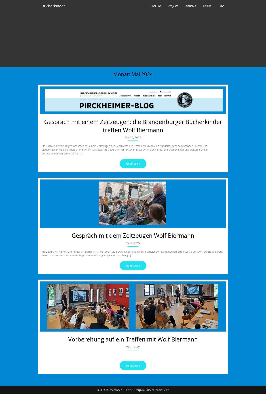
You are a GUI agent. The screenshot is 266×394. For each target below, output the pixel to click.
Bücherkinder (53, 5)
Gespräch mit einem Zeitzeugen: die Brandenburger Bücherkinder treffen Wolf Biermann (133, 126)
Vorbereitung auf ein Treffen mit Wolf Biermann (133, 339)
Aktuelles (190, 6)
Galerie (207, 6)
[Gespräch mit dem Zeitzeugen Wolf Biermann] (133, 203)
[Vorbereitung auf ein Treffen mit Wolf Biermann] (133, 306)
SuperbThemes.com (157, 390)
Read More (133, 163)
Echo (221, 6)
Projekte (173, 6)
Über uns (156, 6)
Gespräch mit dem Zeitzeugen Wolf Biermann (133, 235)
